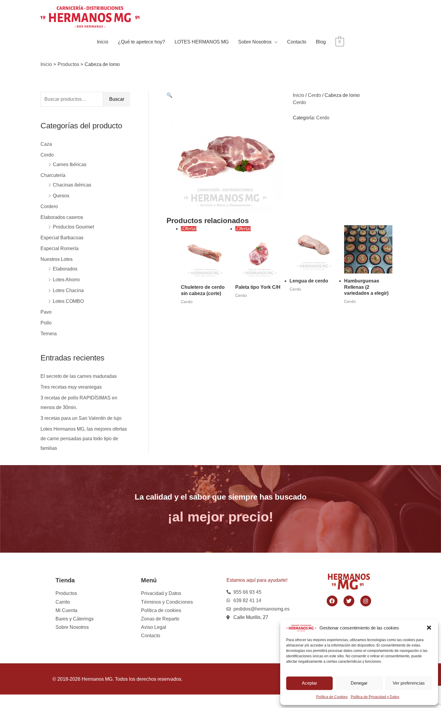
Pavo (46, 312)
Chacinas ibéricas (72, 184)
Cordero (49, 206)
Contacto (296, 41)
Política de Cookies (332, 697)
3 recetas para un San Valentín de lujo (81, 418)
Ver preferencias (409, 683)
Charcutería (52, 175)
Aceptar (309, 683)
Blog (321, 41)
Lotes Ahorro (66, 279)
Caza (46, 144)
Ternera (48, 333)
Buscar (116, 99)
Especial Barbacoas (61, 237)
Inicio (102, 41)
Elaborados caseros (61, 217)
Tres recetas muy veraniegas (71, 387)
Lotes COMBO (68, 301)
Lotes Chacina (68, 290)
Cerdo (47, 154)
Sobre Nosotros (255, 41)
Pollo (46, 322)
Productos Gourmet (73, 226)
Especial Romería (59, 248)
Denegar (359, 683)
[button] (429, 628)
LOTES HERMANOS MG (202, 41)
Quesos (61, 195)
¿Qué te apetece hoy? (141, 41)
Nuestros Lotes (56, 259)
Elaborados (65, 268)
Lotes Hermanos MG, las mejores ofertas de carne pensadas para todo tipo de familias (83, 438)
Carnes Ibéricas (69, 164)
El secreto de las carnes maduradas (78, 376)
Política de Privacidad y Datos (375, 697)
